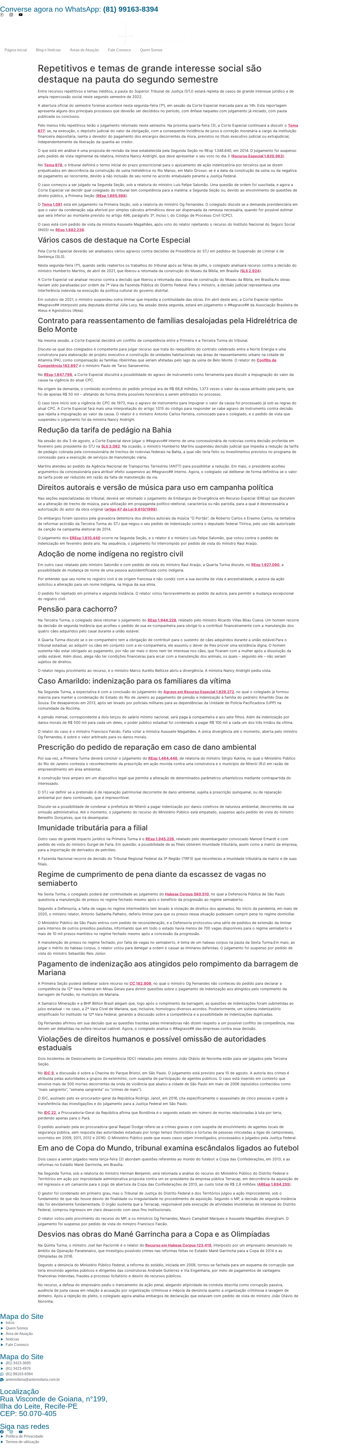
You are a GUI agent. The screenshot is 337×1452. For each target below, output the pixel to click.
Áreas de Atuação (84, 50)
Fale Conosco (119, 50)
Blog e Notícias (48, 50)
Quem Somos (151, 50)
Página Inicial (16, 50)
